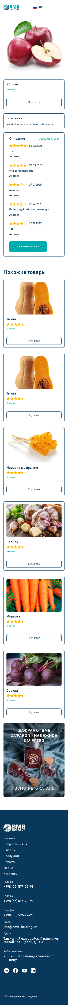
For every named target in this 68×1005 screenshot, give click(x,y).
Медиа (8, 868)
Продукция (11, 856)
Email (7, 922)
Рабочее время (13, 951)
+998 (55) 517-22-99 (18, 886)
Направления (13, 844)
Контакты (10, 874)
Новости (9, 862)
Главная (9, 838)
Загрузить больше (28, 246)
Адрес (7, 933)
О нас (7, 850)
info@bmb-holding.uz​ (20, 927)
